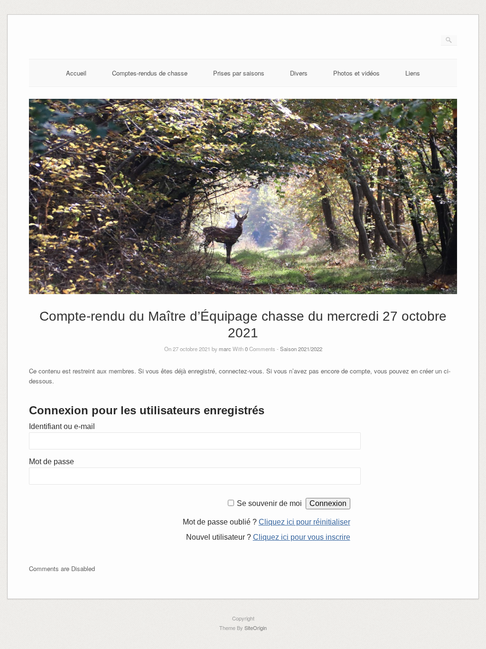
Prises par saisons (238, 72)
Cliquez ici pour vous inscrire (301, 537)
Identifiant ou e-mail (62, 426)
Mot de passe (51, 462)
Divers (299, 72)
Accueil (76, 72)
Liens (412, 72)
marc (225, 349)
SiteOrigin (255, 627)
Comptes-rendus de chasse (149, 72)
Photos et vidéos (356, 72)
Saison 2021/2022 (301, 349)
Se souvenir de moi (269, 503)
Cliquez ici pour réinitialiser (304, 522)
